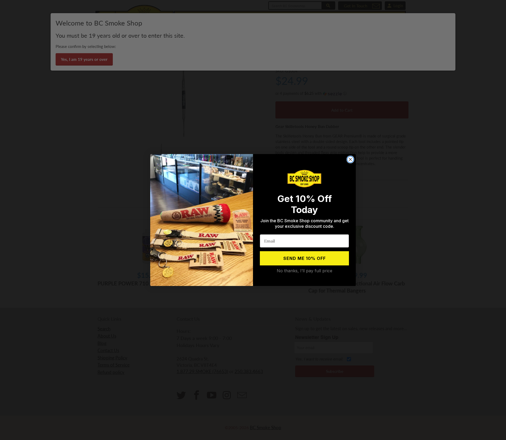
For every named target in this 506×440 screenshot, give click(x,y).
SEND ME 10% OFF (304, 258)
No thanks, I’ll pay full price (304, 270)
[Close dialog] (350, 159)
